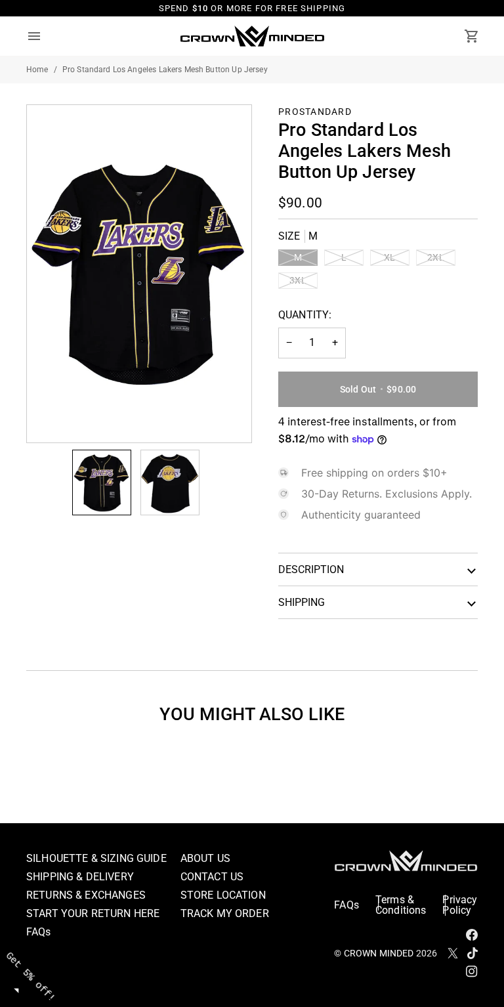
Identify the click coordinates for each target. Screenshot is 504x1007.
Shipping (301, 602)
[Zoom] (51, 417)
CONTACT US (212, 876)
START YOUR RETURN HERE (92, 913)
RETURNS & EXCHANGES (86, 895)
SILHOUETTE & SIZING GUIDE (96, 858)
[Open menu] (46, 36)
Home (37, 69)
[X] (453, 953)
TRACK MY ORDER (224, 913)
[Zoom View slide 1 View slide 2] (139, 273)
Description (311, 569)
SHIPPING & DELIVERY (80, 876)
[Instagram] (472, 971)
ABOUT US (205, 858)
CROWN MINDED (379, 953)
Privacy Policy (459, 904)
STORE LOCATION (223, 895)
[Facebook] (472, 935)
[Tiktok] (472, 953)
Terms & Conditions (401, 904)
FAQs (38, 932)
